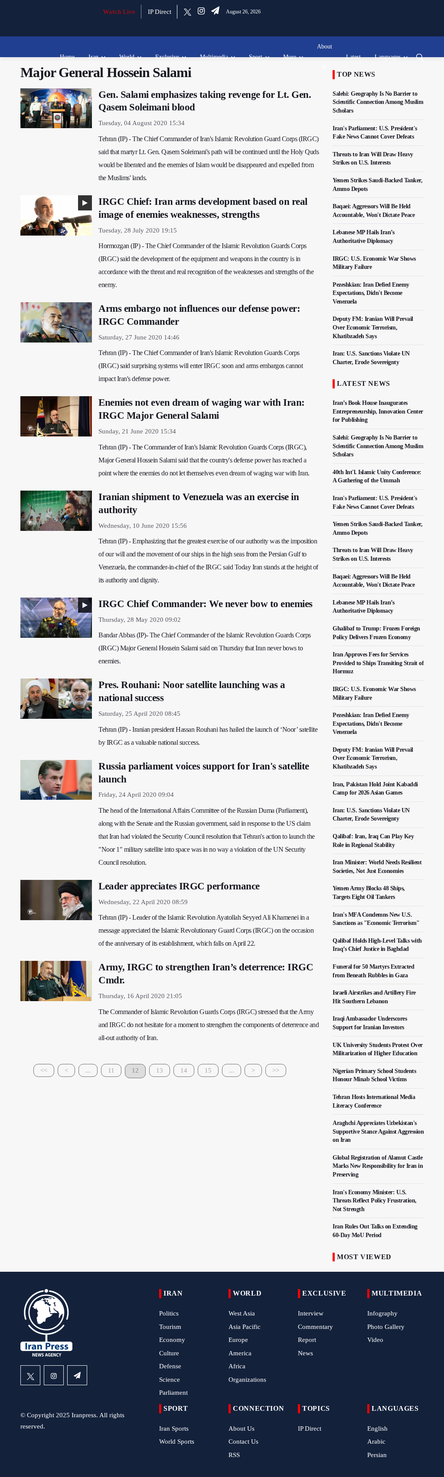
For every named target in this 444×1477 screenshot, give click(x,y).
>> (275, 1070)
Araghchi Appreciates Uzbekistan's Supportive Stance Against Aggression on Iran (378, 1131)
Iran (93, 57)
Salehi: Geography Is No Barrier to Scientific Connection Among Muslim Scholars (378, 102)
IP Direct (159, 11)
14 (183, 1070)
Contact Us (243, 1441)
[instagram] (201, 11)
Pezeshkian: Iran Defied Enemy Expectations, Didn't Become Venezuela (371, 293)
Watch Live (119, 11)
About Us (242, 1428)
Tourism (170, 1326)
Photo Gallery (386, 1326)
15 (208, 1070)
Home (67, 57)
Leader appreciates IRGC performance (179, 886)
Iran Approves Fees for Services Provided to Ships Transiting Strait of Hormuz (378, 663)
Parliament (173, 1392)
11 (111, 1070)
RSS (234, 1454)
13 (159, 1070)
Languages (388, 57)
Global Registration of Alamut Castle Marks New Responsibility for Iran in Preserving (378, 1166)
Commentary (315, 1326)
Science (169, 1379)
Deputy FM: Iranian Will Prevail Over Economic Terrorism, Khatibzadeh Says (373, 327)
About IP (324, 57)
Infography (382, 1313)
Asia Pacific (245, 1326)
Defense (170, 1366)
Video (375, 1339)
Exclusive (167, 57)
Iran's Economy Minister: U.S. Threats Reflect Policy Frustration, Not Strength (375, 1200)
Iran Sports (174, 1428)
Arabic (376, 1441)
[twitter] (187, 12)
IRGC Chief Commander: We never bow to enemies (205, 603)
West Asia (242, 1313)
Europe (238, 1339)
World (126, 57)
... (88, 1070)
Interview (310, 1313)
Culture (169, 1353)
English (377, 1428)
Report (307, 1339)
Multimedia (214, 57)
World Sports (176, 1441)
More (289, 57)
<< (43, 1070)
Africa (237, 1366)
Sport (255, 57)
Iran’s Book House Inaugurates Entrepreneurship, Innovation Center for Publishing (378, 411)
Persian (377, 1454)
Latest (353, 57)
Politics (169, 1313)
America (240, 1353)
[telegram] (215, 12)
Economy (172, 1339)
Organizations (247, 1379)
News (305, 1353)
